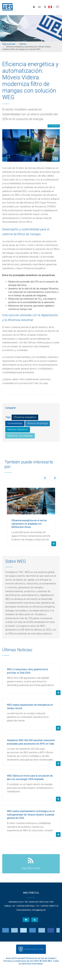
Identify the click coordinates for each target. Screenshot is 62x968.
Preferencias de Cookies (34, 949)
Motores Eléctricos (18, 429)
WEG (6, 7)
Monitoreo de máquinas (20, 435)
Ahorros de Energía (37, 423)
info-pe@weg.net (39, 910)
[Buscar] (45, 6)
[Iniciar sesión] (34, 6)
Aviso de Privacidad (15, 958)
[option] (31, 514)
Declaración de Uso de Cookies (40, 958)
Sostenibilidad (15, 423)
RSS (37, 961)
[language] (51, 6)
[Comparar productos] (39, 6)
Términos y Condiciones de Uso (18, 961)
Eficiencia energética (25, 417)
